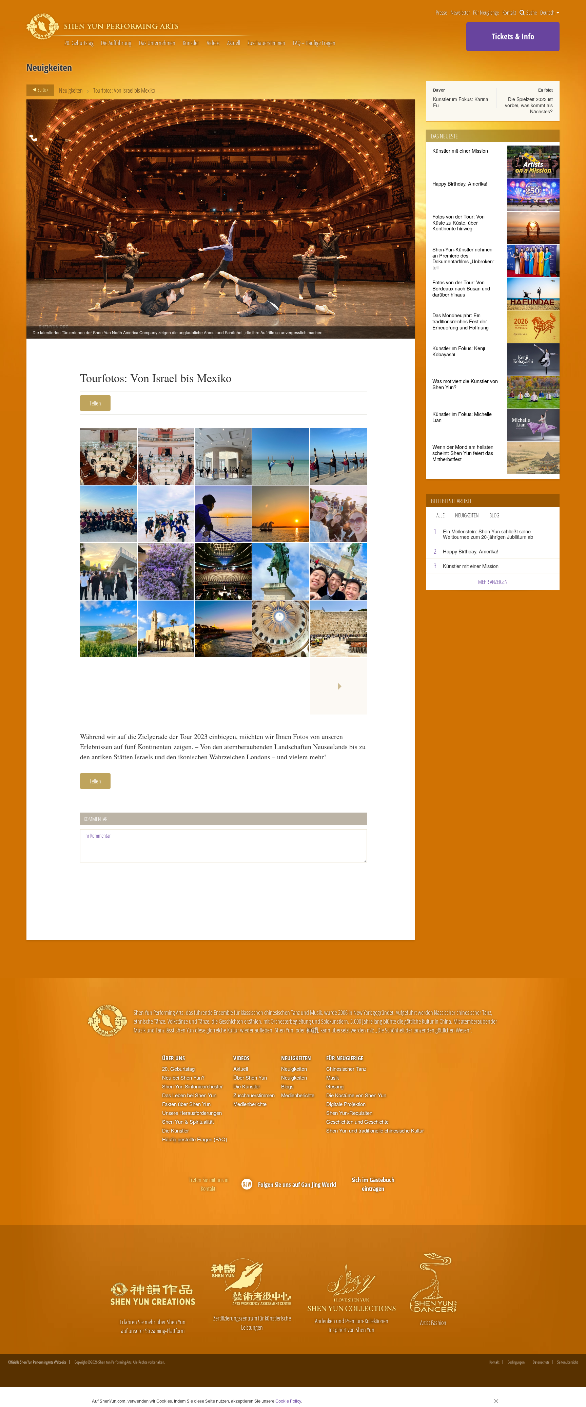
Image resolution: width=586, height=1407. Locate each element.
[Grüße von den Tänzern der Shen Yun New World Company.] (108, 514)
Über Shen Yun (250, 1077)
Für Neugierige (486, 12)
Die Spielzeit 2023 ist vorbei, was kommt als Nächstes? (529, 105)
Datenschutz (541, 1362)
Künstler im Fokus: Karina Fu (460, 102)
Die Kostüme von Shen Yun (356, 1095)
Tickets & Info (513, 36)
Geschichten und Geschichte (357, 1121)
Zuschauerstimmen (266, 43)
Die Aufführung (116, 43)
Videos (213, 43)
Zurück (42, 89)
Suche (531, 12)
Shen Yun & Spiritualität (188, 1121)
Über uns (173, 1058)
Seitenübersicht (567, 1362)
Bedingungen (516, 1362)
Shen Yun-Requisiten (349, 1112)
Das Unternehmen (157, 43)
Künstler (191, 43)
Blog (494, 515)
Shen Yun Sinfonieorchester (192, 1086)
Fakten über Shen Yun (186, 1103)
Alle (440, 515)
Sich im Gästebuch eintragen (373, 1184)
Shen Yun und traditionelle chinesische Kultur (375, 1130)
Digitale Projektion (346, 1103)
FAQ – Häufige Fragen (314, 43)
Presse (441, 12)
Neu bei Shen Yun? (183, 1077)
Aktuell (233, 43)
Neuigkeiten (71, 90)
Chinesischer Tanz (346, 1068)
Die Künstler (175, 1130)
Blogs (287, 1086)
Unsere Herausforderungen (192, 1112)
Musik (332, 1077)
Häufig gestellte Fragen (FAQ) (194, 1139)
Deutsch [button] (547, 12)
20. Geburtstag (79, 43)
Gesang (335, 1086)
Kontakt (509, 12)
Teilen (95, 403)
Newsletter (460, 12)
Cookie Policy (288, 1401)
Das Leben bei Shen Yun (189, 1095)
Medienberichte (250, 1103)
